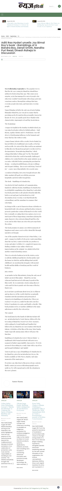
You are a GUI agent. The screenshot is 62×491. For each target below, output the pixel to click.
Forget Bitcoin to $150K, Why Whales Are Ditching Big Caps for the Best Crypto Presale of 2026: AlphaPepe (48, 24)
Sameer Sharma (17, 382)
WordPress (25, 488)
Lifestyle (15, 56)
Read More (4, 467)
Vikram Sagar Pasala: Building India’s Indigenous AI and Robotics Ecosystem (23, 407)
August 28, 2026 (6, 418)
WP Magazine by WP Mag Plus (39, 488)
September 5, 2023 (6, 56)
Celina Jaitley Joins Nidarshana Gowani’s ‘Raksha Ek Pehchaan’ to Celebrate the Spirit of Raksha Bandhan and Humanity (18, 24)
